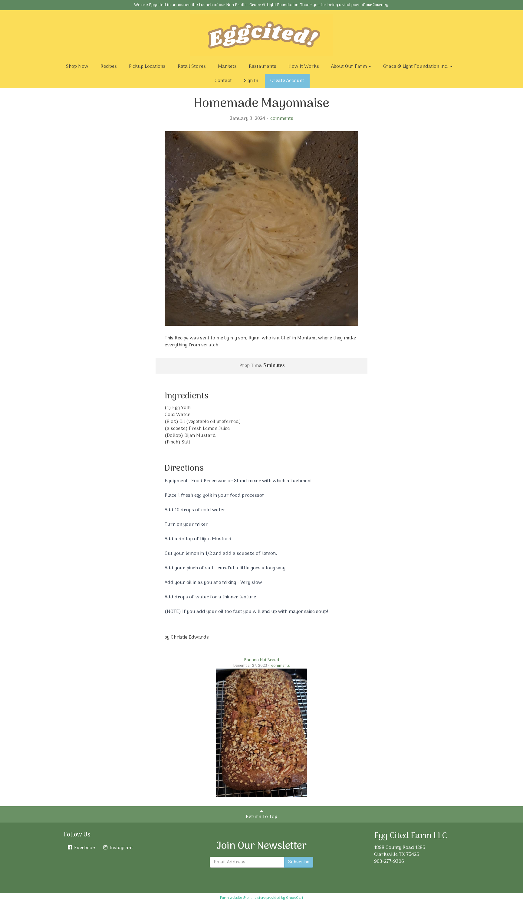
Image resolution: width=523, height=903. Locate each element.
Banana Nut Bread (261, 659)
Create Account (287, 81)
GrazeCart (294, 898)
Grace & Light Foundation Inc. (416, 66)
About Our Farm (349, 66)
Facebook (84, 848)
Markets (227, 66)
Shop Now (77, 66)
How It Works (303, 66)
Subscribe (298, 862)
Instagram (120, 848)
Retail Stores (192, 66)
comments (281, 119)
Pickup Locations (147, 66)
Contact (223, 81)
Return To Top (261, 817)
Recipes (108, 66)
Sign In (251, 81)
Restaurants (262, 66)
